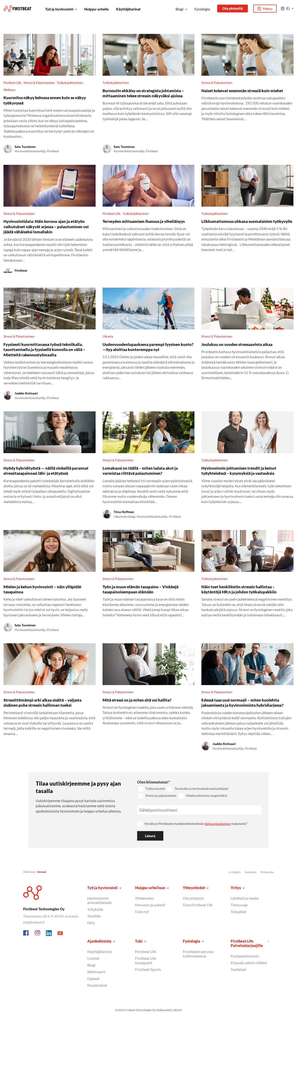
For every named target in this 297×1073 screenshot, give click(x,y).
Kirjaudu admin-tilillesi (249, 962)
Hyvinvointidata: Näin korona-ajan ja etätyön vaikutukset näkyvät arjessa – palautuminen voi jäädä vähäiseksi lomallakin (46, 226)
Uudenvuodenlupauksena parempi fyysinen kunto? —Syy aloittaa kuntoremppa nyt (148, 347)
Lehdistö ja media (244, 898)
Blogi (180, 9)
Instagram (38, 933)
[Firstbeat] (17, 8)
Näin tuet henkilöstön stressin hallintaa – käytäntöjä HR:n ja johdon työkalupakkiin (239, 589)
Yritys (236, 887)
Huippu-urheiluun (150, 887)
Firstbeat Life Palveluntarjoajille (247, 943)
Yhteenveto (144, 898)
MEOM (177, 1010)
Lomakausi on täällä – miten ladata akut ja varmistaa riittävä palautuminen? (140, 471)
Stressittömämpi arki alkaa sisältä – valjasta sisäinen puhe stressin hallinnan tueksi (42, 703)
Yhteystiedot (194, 887)
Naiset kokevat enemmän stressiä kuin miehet (242, 90)
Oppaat (93, 978)
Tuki (138, 941)
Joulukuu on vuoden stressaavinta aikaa (236, 344)
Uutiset (93, 958)
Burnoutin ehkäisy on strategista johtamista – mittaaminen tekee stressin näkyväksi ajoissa (143, 93)
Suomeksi (250, 872)
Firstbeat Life (12, 83)
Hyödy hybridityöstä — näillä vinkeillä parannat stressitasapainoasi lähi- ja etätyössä (45, 471)
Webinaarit (96, 971)
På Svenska (267, 872)
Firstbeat (21, 270)
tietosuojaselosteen (218, 824)
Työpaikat (238, 911)
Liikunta (108, 336)
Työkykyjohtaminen (70, 83)
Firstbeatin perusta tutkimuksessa (198, 953)
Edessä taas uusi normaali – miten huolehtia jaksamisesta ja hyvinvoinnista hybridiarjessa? (242, 703)
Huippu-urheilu (96, 9)
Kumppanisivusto (245, 956)
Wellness (9, 90)
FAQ (91, 922)
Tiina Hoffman (124, 512)
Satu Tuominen (25, 147)
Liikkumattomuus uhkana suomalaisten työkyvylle (246, 221)
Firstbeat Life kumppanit (145, 960)
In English (235, 872)
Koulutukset (97, 985)
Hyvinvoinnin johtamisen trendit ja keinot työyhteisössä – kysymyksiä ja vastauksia (238, 471)
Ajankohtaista (99, 941)
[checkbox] (199, 793)
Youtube (60, 933)
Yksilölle (94, 916)
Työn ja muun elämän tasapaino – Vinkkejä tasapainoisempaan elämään (140, 589)
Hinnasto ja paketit (150, 905)
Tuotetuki (238, 969)
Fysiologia (202, 9)
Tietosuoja (239, 905)
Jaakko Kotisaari (26, 393)
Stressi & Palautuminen (38, 83)
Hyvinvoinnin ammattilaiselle (99, 900)
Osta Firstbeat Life (198, 905)
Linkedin (49, 933)
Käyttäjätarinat (128, 9)
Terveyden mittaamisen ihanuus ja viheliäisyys (144, 221)
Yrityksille (95, 909)
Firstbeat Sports (148, 969)
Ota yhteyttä (232, 8)
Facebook (26, 933)
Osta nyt (142, 911)
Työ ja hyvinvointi (59, 9)
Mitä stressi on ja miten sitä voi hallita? (137, 700)
